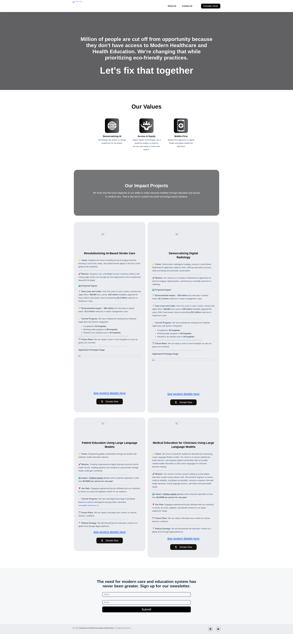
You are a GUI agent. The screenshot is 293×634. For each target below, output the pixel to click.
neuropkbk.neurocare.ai (88, 505)
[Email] (218, 629)
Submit (146, 609)
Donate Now (210, 5)
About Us (172, 6)
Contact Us (187, 6)
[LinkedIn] (210, 629)
